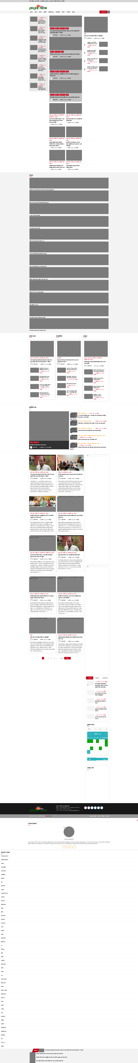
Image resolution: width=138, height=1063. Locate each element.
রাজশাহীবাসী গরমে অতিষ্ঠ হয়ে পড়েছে (100, 702)
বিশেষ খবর (3, 997)
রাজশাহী (2, 1023)
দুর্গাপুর (2, 934)
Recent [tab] (97, 677)
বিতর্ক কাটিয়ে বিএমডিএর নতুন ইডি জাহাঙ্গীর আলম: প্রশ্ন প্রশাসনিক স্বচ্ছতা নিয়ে (42, 50)
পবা (1, 945)
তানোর (2, 926)
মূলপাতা (31, 12)
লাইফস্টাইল (3, 1035)
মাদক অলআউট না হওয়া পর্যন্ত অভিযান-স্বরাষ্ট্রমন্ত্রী (100, 694)
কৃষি (1, 882)
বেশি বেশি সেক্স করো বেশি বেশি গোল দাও (100, 717)
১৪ (106, 744)
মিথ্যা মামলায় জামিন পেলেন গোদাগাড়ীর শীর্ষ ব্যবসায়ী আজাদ (41, 69)
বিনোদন (63, 12)
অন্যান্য (73, 12)
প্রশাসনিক (2, 960)
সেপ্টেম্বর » (105, 759)
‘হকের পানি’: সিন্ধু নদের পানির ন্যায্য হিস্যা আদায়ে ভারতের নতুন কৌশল (72, 369)
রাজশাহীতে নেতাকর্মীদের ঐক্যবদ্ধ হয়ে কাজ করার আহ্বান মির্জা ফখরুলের (92, 67)
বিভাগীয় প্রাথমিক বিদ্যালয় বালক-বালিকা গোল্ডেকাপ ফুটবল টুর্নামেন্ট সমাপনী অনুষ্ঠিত (99, 370)
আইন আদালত (3, 870)
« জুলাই (89, 759)
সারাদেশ (40, 12)
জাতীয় (36, 12)
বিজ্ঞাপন (99, 816)
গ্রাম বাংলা (3, 900)
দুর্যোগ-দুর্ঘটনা (3, 938)
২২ (88, 751)
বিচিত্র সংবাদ (3, 982)
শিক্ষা (2, 1038)
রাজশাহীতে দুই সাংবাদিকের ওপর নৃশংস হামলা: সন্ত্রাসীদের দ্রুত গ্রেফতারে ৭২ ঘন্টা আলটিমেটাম (42, 88)
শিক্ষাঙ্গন (2, 1046)
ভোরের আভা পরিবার (93, 816)
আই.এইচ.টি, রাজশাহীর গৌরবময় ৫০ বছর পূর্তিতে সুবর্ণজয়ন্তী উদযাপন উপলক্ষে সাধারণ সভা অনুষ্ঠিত (42, 60)
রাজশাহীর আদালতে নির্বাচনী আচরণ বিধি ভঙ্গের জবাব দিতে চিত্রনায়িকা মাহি (41, 189)
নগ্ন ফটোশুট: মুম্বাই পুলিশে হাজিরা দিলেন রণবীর (37, 317)
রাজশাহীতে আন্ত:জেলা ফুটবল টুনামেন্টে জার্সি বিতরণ (98, 379)
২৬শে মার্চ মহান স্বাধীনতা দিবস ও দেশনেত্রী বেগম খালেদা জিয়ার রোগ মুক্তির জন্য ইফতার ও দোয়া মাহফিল (92, 416)
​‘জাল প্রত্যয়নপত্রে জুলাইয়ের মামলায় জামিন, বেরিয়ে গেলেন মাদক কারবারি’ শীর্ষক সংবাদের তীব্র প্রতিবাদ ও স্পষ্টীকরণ (42, 22)
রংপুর (2, 1012)
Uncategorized (4, 855)
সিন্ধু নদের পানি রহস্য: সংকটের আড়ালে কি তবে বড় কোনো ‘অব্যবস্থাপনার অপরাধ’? (67, 360)
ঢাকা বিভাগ (3, 919)
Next (67, 658)
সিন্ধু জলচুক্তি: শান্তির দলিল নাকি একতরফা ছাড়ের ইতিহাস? (72, 377)
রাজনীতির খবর (32, 407)
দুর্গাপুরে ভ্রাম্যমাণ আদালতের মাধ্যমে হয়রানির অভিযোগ (73, 166)
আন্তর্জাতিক (58, 12)
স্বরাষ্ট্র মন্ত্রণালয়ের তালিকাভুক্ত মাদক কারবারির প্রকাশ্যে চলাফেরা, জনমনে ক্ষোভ (57, 166)
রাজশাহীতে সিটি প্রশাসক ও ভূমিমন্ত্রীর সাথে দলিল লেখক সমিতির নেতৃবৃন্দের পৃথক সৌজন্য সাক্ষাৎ (42, 41)
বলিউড (2, 967)
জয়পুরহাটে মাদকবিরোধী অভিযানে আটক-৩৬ (101, 709)
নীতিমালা (103, 816)
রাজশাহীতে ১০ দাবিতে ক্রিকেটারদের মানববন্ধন (97, 395)
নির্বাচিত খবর (57, 28)
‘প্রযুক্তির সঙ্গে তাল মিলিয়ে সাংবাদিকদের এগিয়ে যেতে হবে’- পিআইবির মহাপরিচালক (92, 43)
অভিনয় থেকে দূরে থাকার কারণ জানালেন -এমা (36, 241)
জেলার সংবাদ (52, 28)
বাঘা (1, 975)
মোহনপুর (2, 1008)
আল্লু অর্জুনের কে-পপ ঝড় (33, 304)
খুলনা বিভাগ (3, 885)
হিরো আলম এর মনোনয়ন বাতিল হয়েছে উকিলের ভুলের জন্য (39, 202)
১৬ (91, 748)
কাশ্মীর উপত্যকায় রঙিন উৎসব (71, 383)
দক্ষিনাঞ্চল (2, 930)
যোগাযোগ (107, 816)
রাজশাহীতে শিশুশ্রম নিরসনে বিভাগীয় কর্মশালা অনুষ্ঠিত (91, 51)
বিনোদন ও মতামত (4, 990)
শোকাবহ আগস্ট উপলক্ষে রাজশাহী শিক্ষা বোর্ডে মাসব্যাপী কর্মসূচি (89, 430)
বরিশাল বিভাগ (3, 964)
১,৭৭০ (61, 658)
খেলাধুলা (85, 336)
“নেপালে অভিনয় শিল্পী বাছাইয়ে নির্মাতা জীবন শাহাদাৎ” (38, 253)
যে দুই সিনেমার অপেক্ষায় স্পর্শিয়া (34, 228)
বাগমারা (2, 971)
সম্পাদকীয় (68, 12)
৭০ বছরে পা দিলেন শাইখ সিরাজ (34, 215)
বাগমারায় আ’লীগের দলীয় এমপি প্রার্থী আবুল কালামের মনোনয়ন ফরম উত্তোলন (92, 447)
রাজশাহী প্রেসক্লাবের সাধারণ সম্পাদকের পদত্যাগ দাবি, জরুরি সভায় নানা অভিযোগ (41, 31)
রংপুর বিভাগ (3, 1016)
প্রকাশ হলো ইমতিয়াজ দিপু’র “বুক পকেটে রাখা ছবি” (38, 266)
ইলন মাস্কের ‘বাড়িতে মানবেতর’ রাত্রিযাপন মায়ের (37, 330)
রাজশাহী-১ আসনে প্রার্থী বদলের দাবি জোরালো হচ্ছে (92, 59)
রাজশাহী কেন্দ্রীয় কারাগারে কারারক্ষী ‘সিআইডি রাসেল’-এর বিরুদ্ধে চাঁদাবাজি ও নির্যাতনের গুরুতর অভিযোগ (41, 79)
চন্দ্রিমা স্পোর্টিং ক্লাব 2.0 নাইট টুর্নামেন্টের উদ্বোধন (99, 387)
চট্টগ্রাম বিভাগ (3, 904)
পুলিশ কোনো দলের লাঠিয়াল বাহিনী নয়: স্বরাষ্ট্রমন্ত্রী (93, 35)
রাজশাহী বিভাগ (61, 115)
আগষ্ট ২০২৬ (97, 734)
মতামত (2, 1001)
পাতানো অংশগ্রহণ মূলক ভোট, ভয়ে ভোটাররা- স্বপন (87, 439)
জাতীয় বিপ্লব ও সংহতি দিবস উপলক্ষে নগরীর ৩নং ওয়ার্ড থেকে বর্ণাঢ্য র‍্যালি (91, 423)
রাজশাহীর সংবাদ (51, 12)
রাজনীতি (45, 12)
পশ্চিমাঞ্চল (2, 949)
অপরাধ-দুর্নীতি (3, 867)
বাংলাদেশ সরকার (3, 979)
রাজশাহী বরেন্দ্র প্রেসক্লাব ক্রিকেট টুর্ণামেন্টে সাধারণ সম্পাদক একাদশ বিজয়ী (95, 362)
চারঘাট (2, 908)
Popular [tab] (90, 677)
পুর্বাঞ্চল (2, 956)
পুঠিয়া (2, 953)
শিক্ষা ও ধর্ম (3, 1042)
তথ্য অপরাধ (3, 923)
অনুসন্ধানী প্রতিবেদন (4, 859)
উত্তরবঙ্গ (2, 878)
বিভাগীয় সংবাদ (80, 421)
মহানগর (2, 1005)
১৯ (100, 748)
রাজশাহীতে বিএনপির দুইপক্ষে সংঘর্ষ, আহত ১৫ (38, 444)
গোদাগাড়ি (2, 897)
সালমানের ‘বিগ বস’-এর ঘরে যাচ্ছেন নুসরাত (36, 292)
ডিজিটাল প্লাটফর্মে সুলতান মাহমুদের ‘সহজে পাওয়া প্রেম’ (38, 279)
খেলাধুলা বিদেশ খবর (4, 893)
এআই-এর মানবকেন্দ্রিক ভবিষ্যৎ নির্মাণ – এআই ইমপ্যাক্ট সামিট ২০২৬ (72, 391)
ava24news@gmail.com (74, 810)
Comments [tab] (105, 677)
